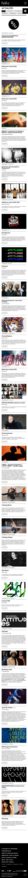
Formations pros (11, 666)
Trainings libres (7, 505)
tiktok (21, 864)
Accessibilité (6, 848)
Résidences (5, 13)
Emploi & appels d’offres (9, 857)
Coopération (10, 11)
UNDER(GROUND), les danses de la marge (13, 786)
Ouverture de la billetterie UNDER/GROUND (10, 36)
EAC (9, 63)
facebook (15, 864)
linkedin (4, 866)
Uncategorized (21, 13)
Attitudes (10, 263)
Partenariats (12, 333)
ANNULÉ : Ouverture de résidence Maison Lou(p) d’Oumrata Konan (13, 132)
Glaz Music (5, 570)
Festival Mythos (7, 336)
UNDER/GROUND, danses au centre (13, 403)
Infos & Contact (14, 855)
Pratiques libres (11, 502)
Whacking (5, 819)
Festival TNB (6, 601)
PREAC (3, 859)
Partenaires (13, 848)
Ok (25, 874)
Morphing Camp (7, 670)
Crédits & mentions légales (10, 853)
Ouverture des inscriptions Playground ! (10, 167)
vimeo (3, 864)
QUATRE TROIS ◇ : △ (8, 708)
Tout (3, 11)
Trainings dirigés (7, 537)
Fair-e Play (9, 859)
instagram (8, 864)
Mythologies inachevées (10, 747)
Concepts (11, 33)
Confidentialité (6, 851)
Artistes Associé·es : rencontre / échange (12, 301)
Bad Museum (6, 233)
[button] (25, 11)
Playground (10, 164)
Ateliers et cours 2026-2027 (11, 202)
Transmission (13, 13)
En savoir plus (4, 43)
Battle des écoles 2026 (9, 66)
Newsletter (5, 855)
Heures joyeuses (7, 433)
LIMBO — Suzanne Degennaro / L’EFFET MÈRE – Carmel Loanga (12, 465)
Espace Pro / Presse (7, 862)
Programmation (18, 11)
